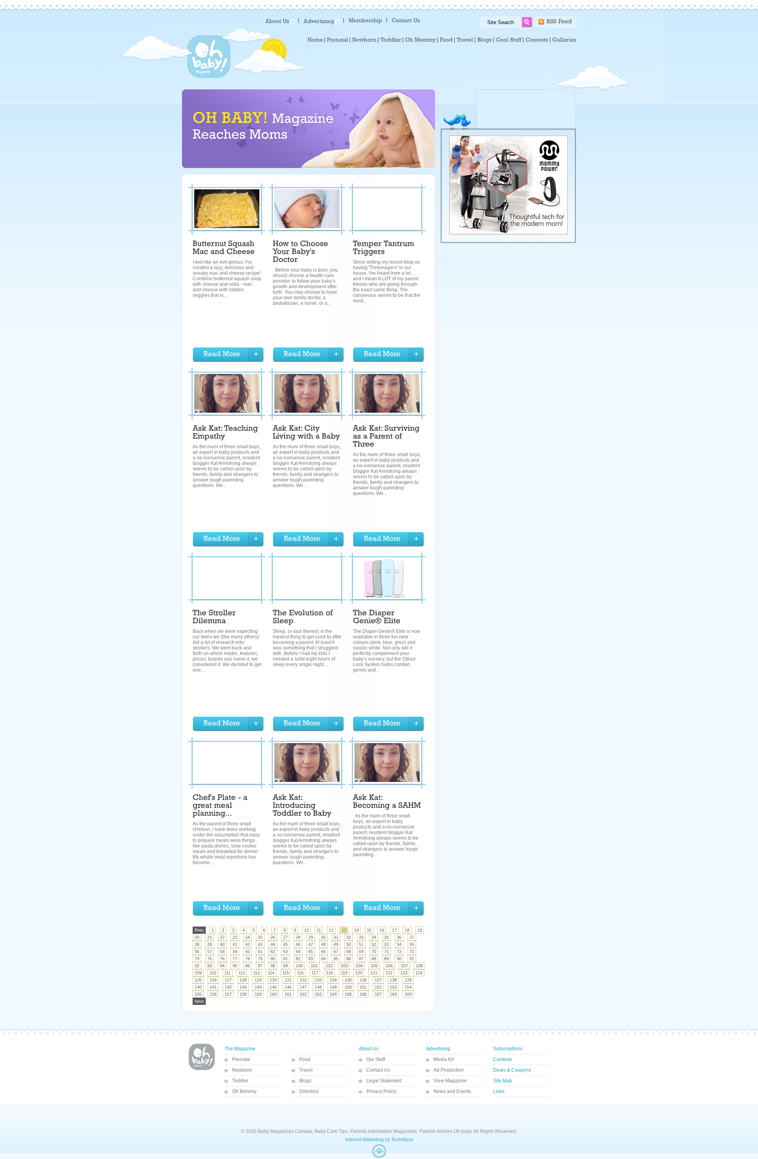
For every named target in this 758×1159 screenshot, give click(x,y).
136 (363, 980)
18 (407, 930)
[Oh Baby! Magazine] (209, 77)
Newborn (242, 1070)
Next (199, 1001)
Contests (502, 1059)
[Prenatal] (337, 40)
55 (411, 944)
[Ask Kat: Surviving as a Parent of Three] (387, 437)
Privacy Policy (381, 1091)
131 (288, 980)
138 (393, 980)
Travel (306, 1070)
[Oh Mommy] (420, 40)
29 (310, 937)
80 (272, 958)
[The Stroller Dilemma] (215, 618)
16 (381, 930)
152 (378, 987)
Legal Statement (384, 1080)
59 (235, 951)
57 (209, 951)
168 (393, 994)
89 (386, 958)
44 (272, 944)
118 (329, 972)
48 (323, 944)
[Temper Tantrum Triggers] (385, 248)
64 (298, 951)
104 (359, 965)
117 (314, 972)
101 (314, 965)
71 (386, 951)
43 (260, 944)
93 (209, 965)
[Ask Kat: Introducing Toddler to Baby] (302, 806)
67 (336, 951)
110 (213, 972)
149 (333, 987)
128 (243, 980)
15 (369, 930)
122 (388, 972)
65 (310, 951)
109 (198, 972)
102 (329, 965)
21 (209, 937)
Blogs (305, 1080)
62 (272, 951)
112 (241, 972)
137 (378, 980)
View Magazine (450, 1080)
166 (363, 994)
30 (323, 937)
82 (298, 958)
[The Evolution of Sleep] (304, 618)
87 (361, 958)
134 (333, 980)
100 (299, 965)
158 (243, 994)
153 (393, 987)
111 (227, 972)
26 (272, 937)
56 (197, 951)
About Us (369, 1048)
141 (213, 987)
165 (348, 994)
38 (197, 944)
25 (260, 937)
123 (403, 972)
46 (298, 944)
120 (358, 972)
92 (197, 965)
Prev (199, 930)
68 (348, 951)
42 (247, 944)
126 (213, 980)
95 (235, 965)
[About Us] (279, 21)
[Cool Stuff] (509, 40)
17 (394, 930)
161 (288, 994)
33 (361, 937)
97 (260, 965)
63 (285, 951)
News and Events (452, 1091)
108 (419, 965)
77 (235, 958)
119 (344, 972)
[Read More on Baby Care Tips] (228, 354)
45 (285, 944)
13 (343, 930)
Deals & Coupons (512, 1070)
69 (361, 951)
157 (228, 994)
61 (260, 951)
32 (348, 937)
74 (197, 958)
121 (373, 972)
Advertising (438, 1048)
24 (247, 937)
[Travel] (465, 40)
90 (399, 958)
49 (336, 944)
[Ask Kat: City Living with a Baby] (306, 433)
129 (258, 980)
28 (298, 937)
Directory (309, 1091)
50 (348, 944)
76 (222, 958)
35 (386, 937)
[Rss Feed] (559, 20)
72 (399, 951)
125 (198, 980)
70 (373, 951)
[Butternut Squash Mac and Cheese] (225, 248)
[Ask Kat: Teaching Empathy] (226, 433)
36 (399, 937)
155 (198, 994)
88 (373, 958)
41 (235, 944)
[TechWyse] (379, 1156)
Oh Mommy (244, 1091)
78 (247, 958)
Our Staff (375, 1059)
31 (336, 937)
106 (389, 965)
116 (300, 972)
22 (222, 937)
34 (373, 937)
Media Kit (443, 1059)
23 (235, 937)
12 (331, 930)
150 (348, 987)
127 (228, 980)
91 (411, 958)
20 (197, 937)
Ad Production (448, 1070)
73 (411, 951)
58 (222, 951)
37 (411, 937)
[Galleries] (564, 40)
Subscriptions (507, 1048)
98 (272, 965)
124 (418, 972)
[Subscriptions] (365, 20)
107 (404, 965)
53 (386, 944)
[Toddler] (391, 40)
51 (361, 944)
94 (222, 965)
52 (373, 944)
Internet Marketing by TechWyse (379, 1139)
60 (247, 951)
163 (318, 994)
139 (408, 980)
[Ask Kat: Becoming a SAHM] (387, 802)
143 (243, 987)
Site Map (502, 1080)
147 (303, 987)
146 (288, 987)
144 (258, 987)
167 (378, 994)
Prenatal (241, 1059)
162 (303, 994)
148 (318, 987)
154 (408, 987)
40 (222, 944)
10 (306, 930)
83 (310, 958)
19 (419, 930)
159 (258, 994)
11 (319, 930)
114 (271, 972)
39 (209, 944)
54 (399, 944)
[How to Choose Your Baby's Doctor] (301, 252)
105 (374, 965)
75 (209, 958)
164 (333, 994)
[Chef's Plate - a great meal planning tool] (221, 806)
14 (356, 930)
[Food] (446, 40)
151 (363, 987)
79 (260, 958)
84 (323, 958)
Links (499, 1091)
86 (348, 958)
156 (213, 994)
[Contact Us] (406, 20)
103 (344, 965)
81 (285, 958)
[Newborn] (364, 40)
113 (256, 972)
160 (273, 994)
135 (348, 980)
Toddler (240, 1080)
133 (318, 980)
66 (323, 951)
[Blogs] (484, 40)
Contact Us (378, 1070)
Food (304, 1059)
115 (285, 972)
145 (273, 987)
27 (285, 937)
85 (336, 958)
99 (285, 965)
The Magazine (240, 1048)
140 (198, 987)
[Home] (315, 40)
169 (408, 994)
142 (228, 987)
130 (273, 980)
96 (247, 965)
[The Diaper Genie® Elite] (377, 618)
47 (310, 944)
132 (303, 980)
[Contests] (536, 40)
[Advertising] (321, 21)
